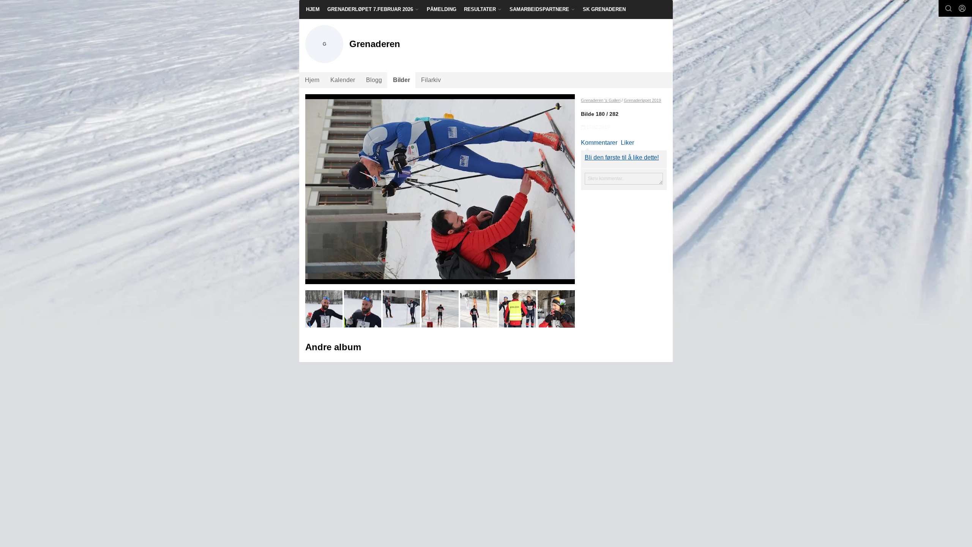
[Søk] (948, 8)
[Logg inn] (962, 8)
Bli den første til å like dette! (622, 157)
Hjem (313, 9)
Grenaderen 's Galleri (600, 100)
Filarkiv (431, 80)
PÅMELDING (441, 9)
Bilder (401, 80)
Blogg (374, 80)
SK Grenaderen (604, 9)
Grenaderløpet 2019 (642, 100)
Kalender (342, 80)
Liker (627, 142)
